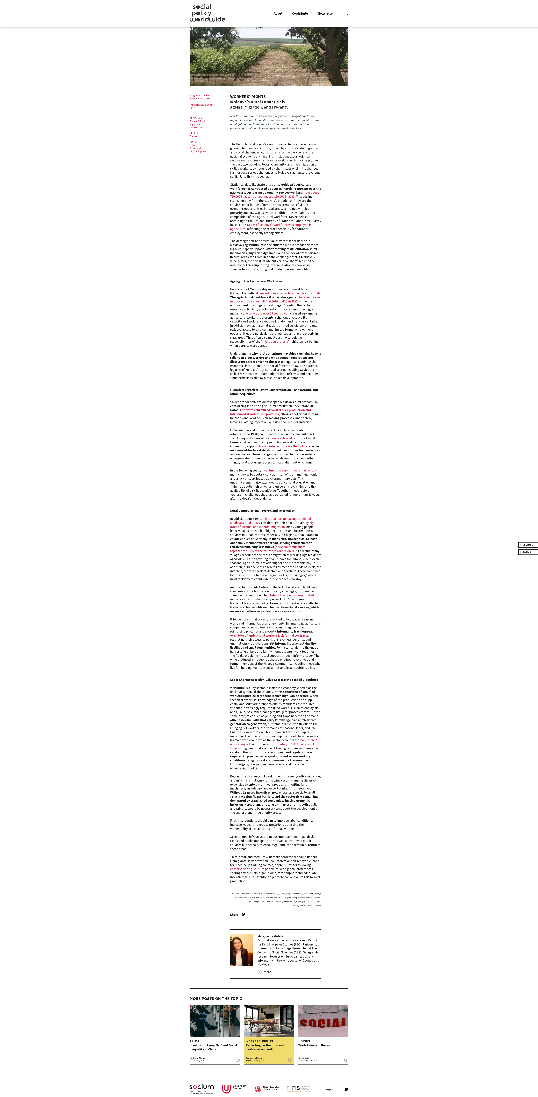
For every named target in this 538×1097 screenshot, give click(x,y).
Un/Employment (198, 151)
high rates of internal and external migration (273, 525)
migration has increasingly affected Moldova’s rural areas (270, 521)
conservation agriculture (247, 869)
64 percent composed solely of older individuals (287, 293)
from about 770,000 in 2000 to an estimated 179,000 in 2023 (274, 194)
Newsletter (326, 13)
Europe (193, 136)
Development (197, 127)
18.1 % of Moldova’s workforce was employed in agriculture (271, 227)
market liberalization (286, 438)
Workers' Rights (198, 121)
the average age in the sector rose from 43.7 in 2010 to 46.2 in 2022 (275, 299)
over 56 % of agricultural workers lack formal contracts (269, 635)
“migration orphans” (275, 341)
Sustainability (197, 148)
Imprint (330, 1089)
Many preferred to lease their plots (283, 446)
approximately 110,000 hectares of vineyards (272, 746)
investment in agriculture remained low (289, 470)
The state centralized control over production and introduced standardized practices (270, 412)
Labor (193, 145)
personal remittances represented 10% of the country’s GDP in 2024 (267, 549)
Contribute (300, 13)
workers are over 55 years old (266, 313)
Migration (195, 124)
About (278, 13)
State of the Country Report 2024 (291, 595)
